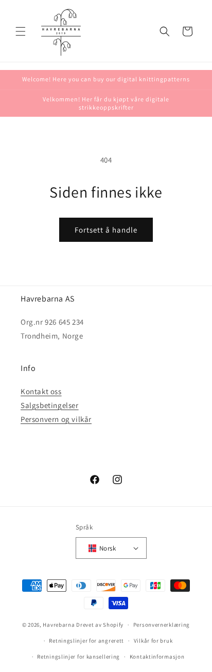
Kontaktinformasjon (157, 656)
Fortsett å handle (106, 230)
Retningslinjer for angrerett (86, 640)
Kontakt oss (41, 391)
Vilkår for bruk (153, 640)
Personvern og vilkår (56, 419)
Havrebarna (59, 624)
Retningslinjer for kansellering (78, 656)
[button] (20, 31)
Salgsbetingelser (50, 405)
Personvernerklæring (161, 624)
